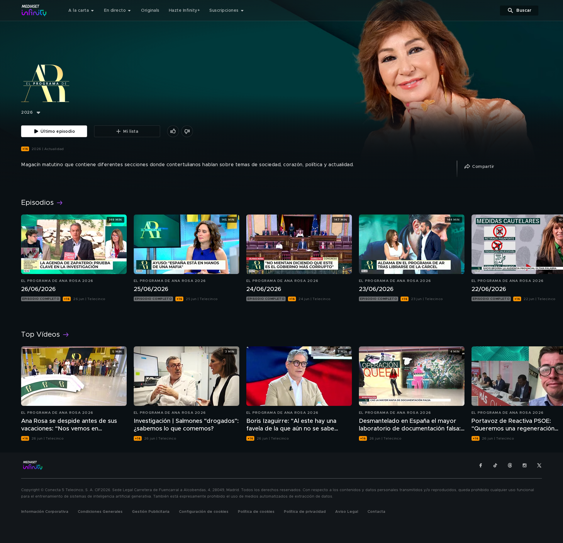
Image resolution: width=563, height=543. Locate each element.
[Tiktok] (495, 465)
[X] (539, 465)
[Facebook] (480, 465)
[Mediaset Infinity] (34, 10)
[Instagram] (524, 465)
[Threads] (510, 465)
